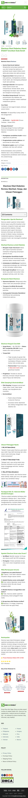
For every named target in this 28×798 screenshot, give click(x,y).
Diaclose (13, 61)
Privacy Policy (7, 753)
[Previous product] (5, 56)
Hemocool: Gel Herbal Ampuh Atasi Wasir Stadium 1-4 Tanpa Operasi (7, 688)
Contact (20, 793)
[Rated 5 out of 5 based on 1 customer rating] (14, 59)
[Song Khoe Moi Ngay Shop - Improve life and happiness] (9, 3)
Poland (19, 728)
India (18, 737)
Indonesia (9, 46)
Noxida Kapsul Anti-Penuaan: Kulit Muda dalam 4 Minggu (21, 688)
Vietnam (5, 739)
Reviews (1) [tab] (4, 181)
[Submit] (25, 7)
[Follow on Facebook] (2, 775)
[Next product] (2, 56)
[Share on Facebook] (2, 169)
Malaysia (5, 734)
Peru (18, 734)
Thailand (5, 728)
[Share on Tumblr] (16, 169)
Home (2, 46)
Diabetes (6, 165)
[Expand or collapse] (25, 214)
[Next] (24, 25)
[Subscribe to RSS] (9, 775)
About (11, 793)
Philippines (6, 731)
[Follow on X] (5, 775)
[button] (25, 2)
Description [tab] (4, 178)
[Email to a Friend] (8, 169)
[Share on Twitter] (5, 169)
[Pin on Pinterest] (11, 169)
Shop (15, 793)
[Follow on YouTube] (11, 775)
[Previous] (3, 25)
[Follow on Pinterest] (7, 775)
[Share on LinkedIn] (14, 169)
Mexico (19, 739)
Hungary (19, 731)
